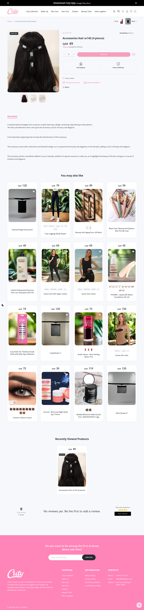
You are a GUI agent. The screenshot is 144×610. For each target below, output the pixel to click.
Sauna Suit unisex (89, 294)
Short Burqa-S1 (122, 413)
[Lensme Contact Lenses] (22, 388)
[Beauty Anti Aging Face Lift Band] (88, 205)
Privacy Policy (90, 579)
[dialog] (123, 11)
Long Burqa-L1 (55, 353)
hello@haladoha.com (124, 579)
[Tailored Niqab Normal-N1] (22, 205)
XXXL (55, 229)
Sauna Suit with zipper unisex (55, 294)
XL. (65, 289)
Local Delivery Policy (93, 585)
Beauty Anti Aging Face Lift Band (88, 232)
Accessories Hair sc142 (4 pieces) (72, 490)
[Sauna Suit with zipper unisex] (55, 265)
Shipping (65, 47)
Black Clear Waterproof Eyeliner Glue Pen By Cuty (121, 229)
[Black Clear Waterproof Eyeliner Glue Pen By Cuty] (122, 205)
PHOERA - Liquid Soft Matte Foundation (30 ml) (122, 296)
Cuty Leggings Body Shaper (55, 234)
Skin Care (65, 582)
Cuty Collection (67, 575)
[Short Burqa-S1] (122, 388)
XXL (66, 226)
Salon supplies (67, 596)
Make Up (65, 579)
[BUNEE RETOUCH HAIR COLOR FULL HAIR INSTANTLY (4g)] (88, 388)
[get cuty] (13, 11)
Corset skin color (121, 355)
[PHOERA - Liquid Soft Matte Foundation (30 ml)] (122, 265)
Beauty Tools (67, 592)
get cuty (15, 607)
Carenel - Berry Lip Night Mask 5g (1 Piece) (55, 413)
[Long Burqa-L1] (55, 328)
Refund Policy (90, 575)
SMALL (47, 289)
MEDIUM (53, 289)
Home (9, 21)
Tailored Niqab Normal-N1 (22, 230)
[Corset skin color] (122, 328)
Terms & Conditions (92, 582)
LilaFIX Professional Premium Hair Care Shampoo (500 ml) (22, 291)
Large (58, 226)
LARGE (93, 289)
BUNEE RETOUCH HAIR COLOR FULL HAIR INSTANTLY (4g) (89, 416)
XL (62, 226)
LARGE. (60, 289)
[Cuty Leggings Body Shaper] (55, 205)
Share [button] (67, 87)
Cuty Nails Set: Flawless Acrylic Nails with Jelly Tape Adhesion (22, 353)
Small (45, 226)
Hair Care (65, 585)
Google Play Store (83, 3)
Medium (51, 226)
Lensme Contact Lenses (22, 418)
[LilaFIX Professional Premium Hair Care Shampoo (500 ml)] (22, 265)
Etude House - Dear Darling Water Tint (88, 355)
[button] (7, 3)
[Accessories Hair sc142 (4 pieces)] (72, 469)
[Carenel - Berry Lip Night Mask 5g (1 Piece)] (55, 388)
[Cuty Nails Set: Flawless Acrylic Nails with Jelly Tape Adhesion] (22, 328)
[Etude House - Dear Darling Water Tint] (88, 328)
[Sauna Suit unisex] (88, 265)
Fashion (65, 589)
